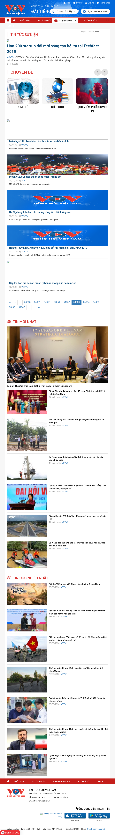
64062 (67, 302)
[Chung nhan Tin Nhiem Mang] (51, 815)
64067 (22, 307)
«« (10, 302)
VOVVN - (11, 57)
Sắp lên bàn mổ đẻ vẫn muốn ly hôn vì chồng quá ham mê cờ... (43, 283)
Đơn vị (79, 3)
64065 (96, 302)
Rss (68, 3)
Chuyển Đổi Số (90, 21)
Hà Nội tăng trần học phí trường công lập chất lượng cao (40, 212)
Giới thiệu (26, 21)
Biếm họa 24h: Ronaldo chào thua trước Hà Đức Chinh (39, 141)
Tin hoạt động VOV (61, 781)
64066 (12, 307)
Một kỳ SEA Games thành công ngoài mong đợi (35, 176)
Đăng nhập (105, 3)
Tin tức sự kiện (45, 21)
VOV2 (24, 181)
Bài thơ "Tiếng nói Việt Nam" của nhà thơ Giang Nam (74, 584)
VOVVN (24, 145)
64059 (37, 302)
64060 (47, 302)
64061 (57, 302)
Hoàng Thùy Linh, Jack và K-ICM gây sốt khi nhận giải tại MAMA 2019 (48, 247)
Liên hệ (91, 3)
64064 (86, 302)
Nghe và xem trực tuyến (98, 11)
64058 (27, 302)
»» (39, 307)
